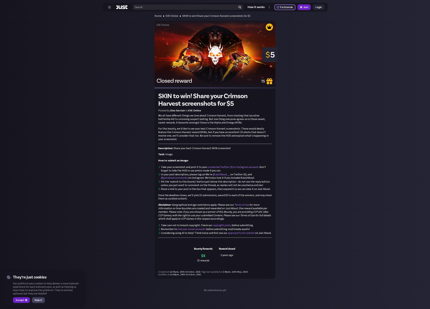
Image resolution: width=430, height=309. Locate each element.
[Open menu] (109, 7)
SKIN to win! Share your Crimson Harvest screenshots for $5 (216, 16)
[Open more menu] (269, 7)
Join (305, 7)
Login (318, 7)
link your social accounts (191, 229)
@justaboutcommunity (174, 178)
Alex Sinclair (177, 110)
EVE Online (172, 16)
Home (158, 16)
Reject (38, 300)
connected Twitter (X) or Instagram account (232, 167)
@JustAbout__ (221, 174)
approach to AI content (241, 233)
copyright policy (221, 225)
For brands (286, 7)
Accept (20, 300)
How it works (256, 7)
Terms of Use (241, 205)
